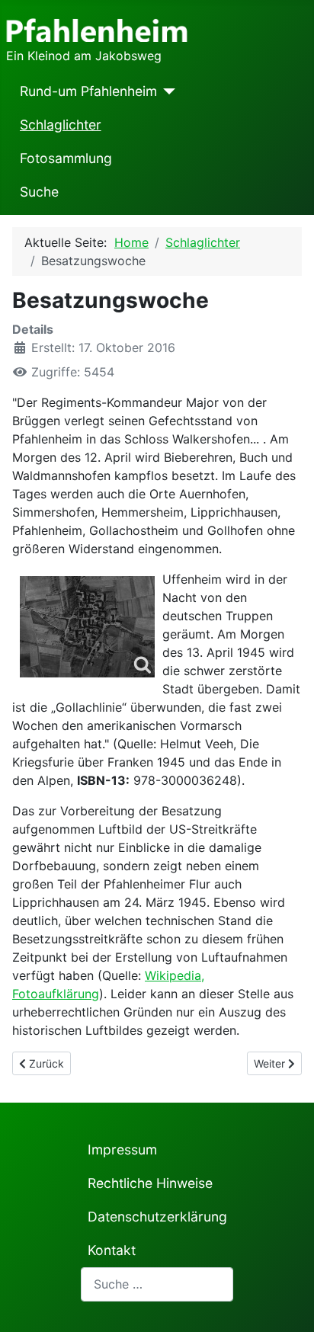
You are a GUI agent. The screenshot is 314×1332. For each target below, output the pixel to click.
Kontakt (112, 1250)
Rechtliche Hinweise (150, 1183)
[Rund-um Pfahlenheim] (166, 91)
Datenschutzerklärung (157, 1217)
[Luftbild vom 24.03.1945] (87, 626)
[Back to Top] (287, 1304)
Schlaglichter (60, 125)
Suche (39, 192)
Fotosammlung (66, 158)
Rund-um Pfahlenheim (88, 91)
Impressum (122, 1149)
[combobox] (157, 1284)
